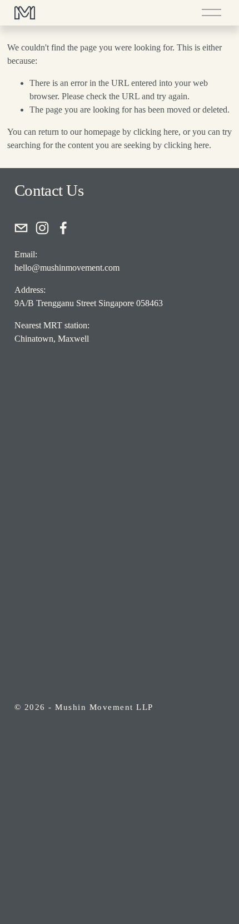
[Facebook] (63, 228)
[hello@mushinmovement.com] (21, 228)
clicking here (155, 131)
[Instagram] (42, 228)
